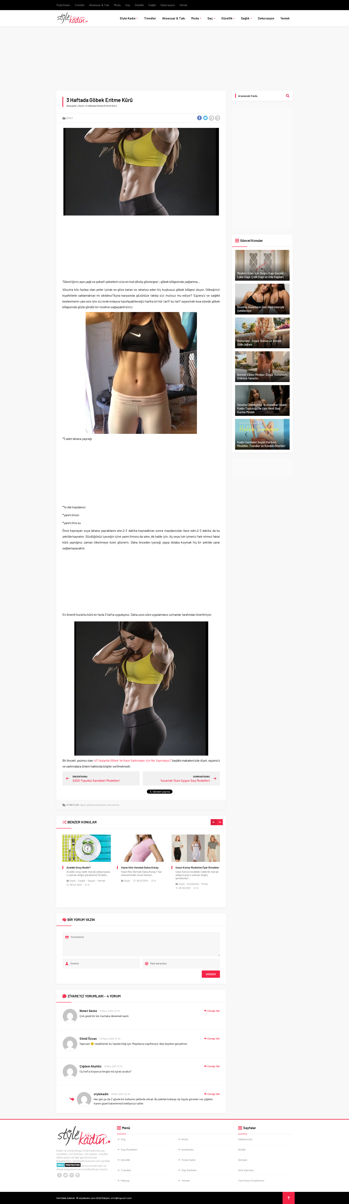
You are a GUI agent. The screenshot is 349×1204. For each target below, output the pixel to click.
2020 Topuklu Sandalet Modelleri (96, 780)
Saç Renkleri (189, 1170)
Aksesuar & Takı (99, 5)
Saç (127, 5)
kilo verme (113, 804)
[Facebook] (59, 1175)
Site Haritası (246, 1170)
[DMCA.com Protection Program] (68, 1165)
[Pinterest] (71, 1175)
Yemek (183, 5)
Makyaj (125, 1180)
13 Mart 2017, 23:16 (120, 1094)
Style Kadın (63, 5)
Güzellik (139, 5)
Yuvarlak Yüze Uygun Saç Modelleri (185, 780)
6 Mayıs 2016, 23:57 (110, 1010)
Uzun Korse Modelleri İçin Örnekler (143, 867)
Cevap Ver (213, 1010)
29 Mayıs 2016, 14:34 (109, 1038)
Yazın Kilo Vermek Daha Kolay (85, 867)
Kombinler (139, 883)
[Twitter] (65, 1175)
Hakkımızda (245, 1139)
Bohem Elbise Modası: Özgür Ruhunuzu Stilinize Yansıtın (262, 376)
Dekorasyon (168, 5)
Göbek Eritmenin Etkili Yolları (194, 867)
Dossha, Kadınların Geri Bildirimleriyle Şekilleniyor (260, 308)
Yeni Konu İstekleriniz (251, 1180)
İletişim (242, 1160)
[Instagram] (77, 1175)
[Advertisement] (174, 60)
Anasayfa (71, 105)
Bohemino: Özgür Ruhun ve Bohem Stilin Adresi (259, 342)
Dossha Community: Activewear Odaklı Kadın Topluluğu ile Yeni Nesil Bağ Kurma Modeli (261, 408)
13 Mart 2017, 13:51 (113, 1066)
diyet (83, 804)
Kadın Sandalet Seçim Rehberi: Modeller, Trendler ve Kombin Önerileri (261, 444)
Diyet (81, 105)
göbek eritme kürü (97, 804)
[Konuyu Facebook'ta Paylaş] (199, 118)
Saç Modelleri (129, 1149)
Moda (117, 5)
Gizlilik (242, 1149)
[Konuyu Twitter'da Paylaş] (205, 118)
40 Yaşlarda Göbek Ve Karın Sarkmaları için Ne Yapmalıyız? (132, 760)
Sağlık (152, 5)
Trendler (80, 5)
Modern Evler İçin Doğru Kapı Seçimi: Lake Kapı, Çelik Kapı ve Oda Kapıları (260, 275)
